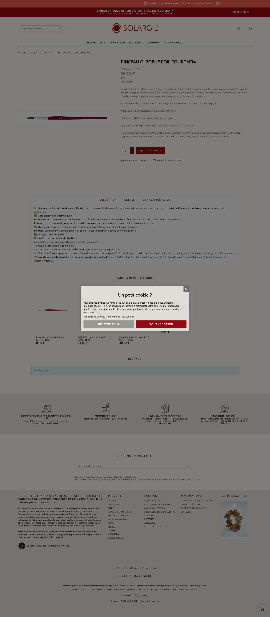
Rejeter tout (108, 324)
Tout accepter (161, 324)
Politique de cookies (94, 316)
